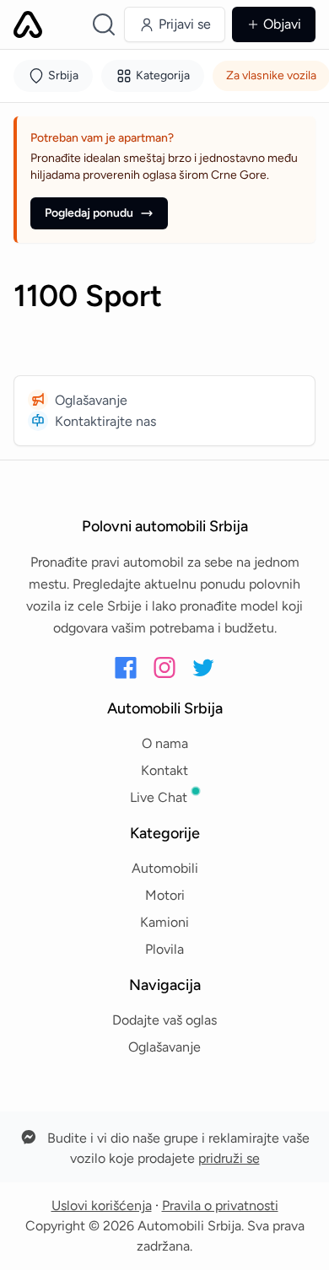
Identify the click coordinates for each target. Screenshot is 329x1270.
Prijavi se (185, 24)
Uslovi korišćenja (101, 1205)
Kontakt (164, 770)
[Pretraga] (103, 24)
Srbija (63, 75)
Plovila (164, 949)
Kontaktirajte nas (105, 421)
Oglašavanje (91, 400)
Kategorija (163, 75)
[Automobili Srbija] (27, 24)
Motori (165, 895)
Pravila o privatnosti (220, 1205)
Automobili (165, 868)
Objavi (282, 24)
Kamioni (164, 922)
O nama (165, 743)
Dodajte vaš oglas (164, 1020)
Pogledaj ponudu (89, 213)
